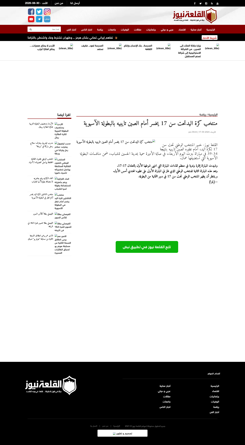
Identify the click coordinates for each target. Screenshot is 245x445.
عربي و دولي (167, 29)
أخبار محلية (196, 29)
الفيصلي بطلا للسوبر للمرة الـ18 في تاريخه (40, 225)
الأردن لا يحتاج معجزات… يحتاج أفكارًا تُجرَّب (42, 47)
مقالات (137, 29)
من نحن (59, 2)
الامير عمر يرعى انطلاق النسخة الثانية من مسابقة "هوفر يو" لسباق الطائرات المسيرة (40, 239)
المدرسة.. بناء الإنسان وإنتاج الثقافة (138, 47)
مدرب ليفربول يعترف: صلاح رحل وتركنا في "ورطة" (41, 145)
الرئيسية (210, 29)
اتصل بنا (93, 425)
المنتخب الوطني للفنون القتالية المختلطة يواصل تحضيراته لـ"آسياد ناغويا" (41, 163)
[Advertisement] (122, 83)
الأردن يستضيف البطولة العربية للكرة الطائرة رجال (41, 125)
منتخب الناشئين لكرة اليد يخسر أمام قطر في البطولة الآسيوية (41, 196)
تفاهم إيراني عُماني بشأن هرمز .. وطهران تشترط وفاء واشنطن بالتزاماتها (75, 37)
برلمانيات (151, 29)
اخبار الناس (86, 29)
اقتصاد (182, 29)
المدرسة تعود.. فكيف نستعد (92, 47)
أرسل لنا (75, 2)
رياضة (100, 29)
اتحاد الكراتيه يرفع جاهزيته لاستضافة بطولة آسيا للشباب (42, 180)
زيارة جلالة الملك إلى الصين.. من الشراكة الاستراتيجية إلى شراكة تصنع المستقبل (189, 50)
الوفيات (125, 29)
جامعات (112, 29)
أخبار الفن (71, 29)
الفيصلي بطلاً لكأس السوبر (43, 214)
